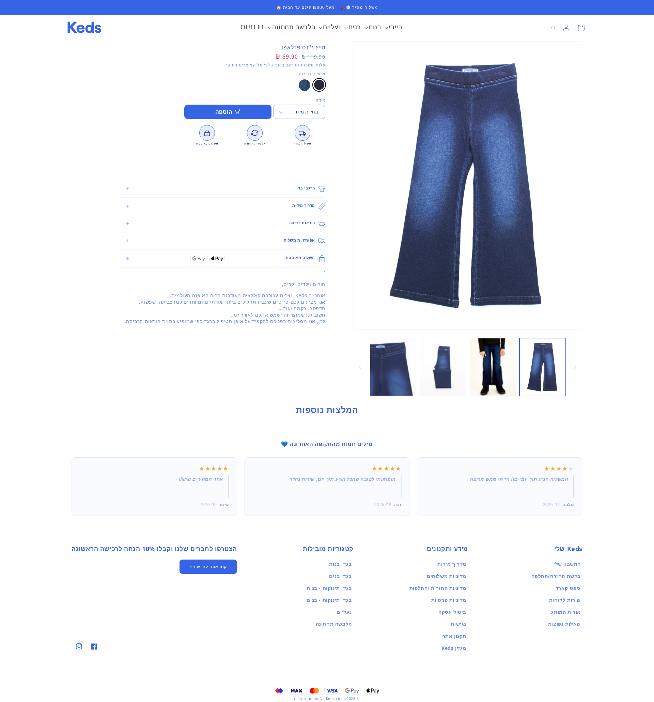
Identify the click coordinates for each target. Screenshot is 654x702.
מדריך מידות (451, 564)
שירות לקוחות (565, 600)
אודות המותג (566, 612)
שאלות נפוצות (564, 624)
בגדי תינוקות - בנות (329, 588)
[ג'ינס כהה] (319, 85)
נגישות (458, 624)
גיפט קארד (568, 588)
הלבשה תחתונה (334, 624)
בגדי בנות (340, 564)
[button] (393, 27)
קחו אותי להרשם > (208, 566)
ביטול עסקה (452, 612)
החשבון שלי (567, 564)
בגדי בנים (340, 576)
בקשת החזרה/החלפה (556, 576)
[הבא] (360, 367)
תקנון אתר (454, 636)
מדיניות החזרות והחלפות (437, 588)
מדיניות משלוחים (446, 576)
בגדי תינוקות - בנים (329, 600)
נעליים (344, 612)
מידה (320, 100)
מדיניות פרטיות (448, 600)
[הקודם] (574, 367)
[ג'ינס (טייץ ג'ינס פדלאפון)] (304, 85)
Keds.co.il (335, 698)
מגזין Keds (453, 648)
